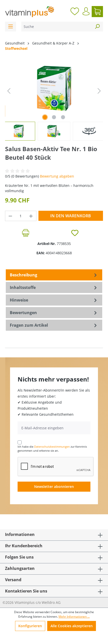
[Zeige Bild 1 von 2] (45, 117)
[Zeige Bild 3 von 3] (63, 117)
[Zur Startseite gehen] (29, 11)
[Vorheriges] (9, 91)
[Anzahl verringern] (10, 216)
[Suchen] (97, 26)
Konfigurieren (30, 625)
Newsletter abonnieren (54, 486)
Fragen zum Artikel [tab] (29, 325)
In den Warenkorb (70, 216)
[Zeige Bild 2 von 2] (54, 117)
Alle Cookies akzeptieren (71, 625)
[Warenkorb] (97, 11)
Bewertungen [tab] (23, 312)
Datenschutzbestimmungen (52, 446)
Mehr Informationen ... (74, 616)
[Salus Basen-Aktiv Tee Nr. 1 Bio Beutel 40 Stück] (54, 88)
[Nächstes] (99, 91)
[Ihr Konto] (86, 11)
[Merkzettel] (74, 11)
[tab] (54, 274)
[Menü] (10, 26)
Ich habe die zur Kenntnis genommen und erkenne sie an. (52, 449)
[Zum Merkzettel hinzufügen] (75, 233)
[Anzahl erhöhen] (31, 216)
